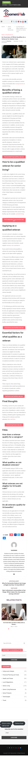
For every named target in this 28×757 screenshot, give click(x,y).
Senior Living (14, 685)
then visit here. (12, 419)
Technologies (14, 696)
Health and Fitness (14, 678)
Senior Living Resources (10, 28)
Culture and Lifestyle (14, 671)
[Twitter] (14, 21)
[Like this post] (11, 534)
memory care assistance (13, 245)
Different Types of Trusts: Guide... (11, 4)
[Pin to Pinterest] (22, 534)
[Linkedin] (20, 21)
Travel (14, 700)
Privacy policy (6, 723)
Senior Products (14, 693)
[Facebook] (11, 21)
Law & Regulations (14, 682)
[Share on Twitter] (18, 534)
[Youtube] (23, 21)
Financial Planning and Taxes (14, 675)
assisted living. (20, 214)
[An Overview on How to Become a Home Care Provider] (14, 612)
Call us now (5, 725)
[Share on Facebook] (15, 534)
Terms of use (19, 723)
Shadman (9, 41)
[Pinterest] (18, 21)
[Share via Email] (4, 538)
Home (3, 26)
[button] (12, 2)
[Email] (25, 21)
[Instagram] (16, 21)
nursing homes (19, 83)
